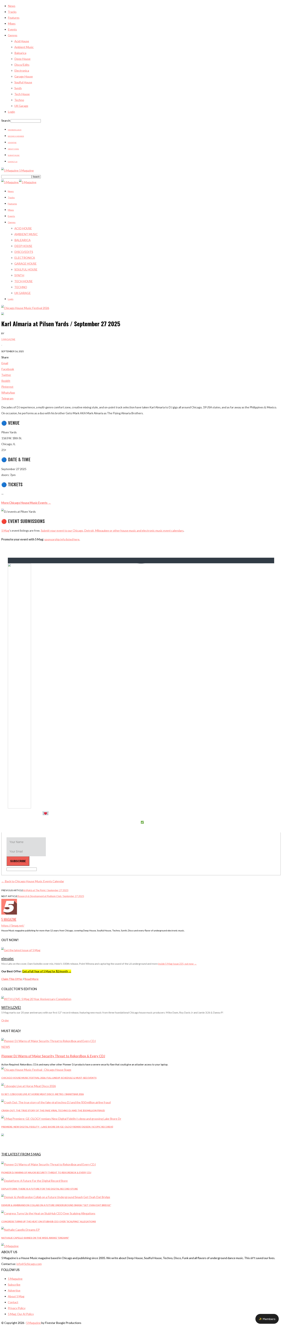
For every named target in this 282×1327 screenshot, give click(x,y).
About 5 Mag (13, 149)
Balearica (20, 53)
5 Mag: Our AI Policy (21, 1314)
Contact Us (12, 162)
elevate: (7, 958)
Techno (19, 100)
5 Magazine (8, 339)
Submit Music (14, 155)
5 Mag (5, 530)
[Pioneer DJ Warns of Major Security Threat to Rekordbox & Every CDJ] (48, 1041)
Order (5, 1020)
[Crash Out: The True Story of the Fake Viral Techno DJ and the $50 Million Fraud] (56, 1102)
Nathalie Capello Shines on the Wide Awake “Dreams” (35, 1237)
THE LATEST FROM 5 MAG (21, 1154)
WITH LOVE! (11, 1007)
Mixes (12, 23)
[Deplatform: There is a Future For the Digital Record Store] (34, 1180)
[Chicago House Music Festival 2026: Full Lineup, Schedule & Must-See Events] (36, 1069)
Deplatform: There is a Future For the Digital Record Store (39, 1188)
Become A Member (16, 136)
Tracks (12, 12)
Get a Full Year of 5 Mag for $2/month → (46, 971)
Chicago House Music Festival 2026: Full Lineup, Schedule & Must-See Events (48, 1077)
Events (12, 29)
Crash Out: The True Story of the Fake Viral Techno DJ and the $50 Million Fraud (53, 1110)
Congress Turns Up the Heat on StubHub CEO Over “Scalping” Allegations (48, 1221)
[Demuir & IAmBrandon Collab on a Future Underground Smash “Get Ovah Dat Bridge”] (55, 1197)
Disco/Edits (21, 64)
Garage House (23, 76)
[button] (267, 1319)
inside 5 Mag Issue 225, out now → (177, 963)
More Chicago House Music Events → (26, 503)
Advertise (12, 143)
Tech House (22, 94)
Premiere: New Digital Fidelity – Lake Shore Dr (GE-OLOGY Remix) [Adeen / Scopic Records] (57, 1126)
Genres (12, 35)
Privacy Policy (16, 1308)
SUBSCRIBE (18, 861)
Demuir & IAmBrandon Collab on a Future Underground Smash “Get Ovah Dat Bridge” (56, 1205)
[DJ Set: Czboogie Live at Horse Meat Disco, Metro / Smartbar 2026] (28, 1086)
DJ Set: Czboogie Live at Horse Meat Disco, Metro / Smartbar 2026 (42, 1094)
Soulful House (23, 82)
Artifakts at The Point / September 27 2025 (45, 890)
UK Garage (21, 106)
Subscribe (14, 1284)
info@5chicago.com (29, 1264)
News (11, 6)
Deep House (22, 59)
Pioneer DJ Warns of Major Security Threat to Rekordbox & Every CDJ (53, 1056)
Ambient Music (24, 47)
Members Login (14, 130)
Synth (18, 88)
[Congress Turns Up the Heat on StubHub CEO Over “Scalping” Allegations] (48, 1213)
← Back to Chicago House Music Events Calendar (32, 881)
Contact (13, 1302)
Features (13, 17)
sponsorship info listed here (61, 539)
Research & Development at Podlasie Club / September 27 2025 (50, 896)
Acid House (21, 41)
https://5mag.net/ (12, 925)
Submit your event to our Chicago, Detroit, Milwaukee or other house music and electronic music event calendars (112, 530)
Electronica (21, 70)
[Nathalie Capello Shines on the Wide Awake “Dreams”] (20, 1229)
